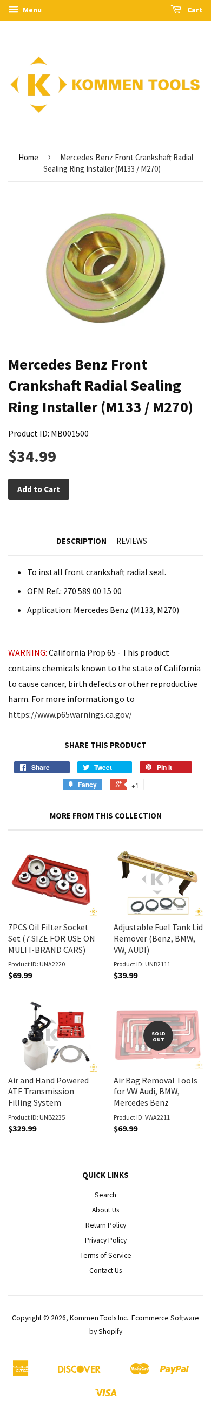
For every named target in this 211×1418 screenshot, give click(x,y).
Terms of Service (105, 1255)
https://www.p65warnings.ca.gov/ (70, 714)
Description (81, 541)
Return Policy (105, 1225)
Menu (31, 10)
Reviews (131, 541)
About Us (105, 1210)
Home (28, 157)
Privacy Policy (106, 1240)
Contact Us (105, 1270)
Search (105, 1194)
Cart (194, 10)
